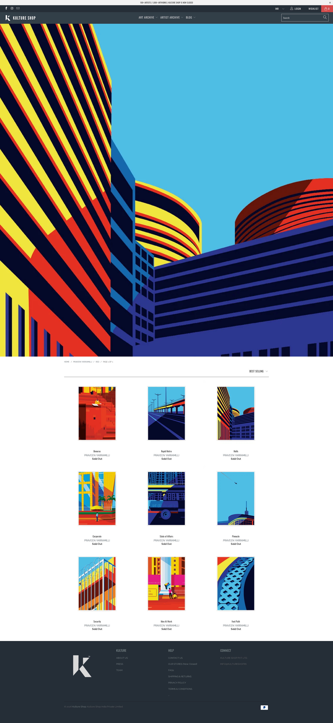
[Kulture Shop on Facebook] (6, 8)
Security (97, 584)
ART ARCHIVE (146, 17)
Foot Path (236, 584)
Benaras (97, 413)
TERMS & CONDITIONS (180, 689)
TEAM (119, 670)
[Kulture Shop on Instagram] (12, 8)
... (168, 695)
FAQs (171, 670)
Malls (236, 413)
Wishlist (312, 8)
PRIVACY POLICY (177, 682)
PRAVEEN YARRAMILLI (97, 455)
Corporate (97, 498)
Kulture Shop (79, 706)
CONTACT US (175, 658)
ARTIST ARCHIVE (170, 17)
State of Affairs (166, 498)
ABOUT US (122, 658)
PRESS (119, 664)
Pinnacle (236, 498)
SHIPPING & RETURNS (179, 676)
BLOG (189, 17)
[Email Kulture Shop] (17, 8)
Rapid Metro (166, 413)
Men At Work (166, 584)
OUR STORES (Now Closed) (182, 664)
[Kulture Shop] (28, 18)
